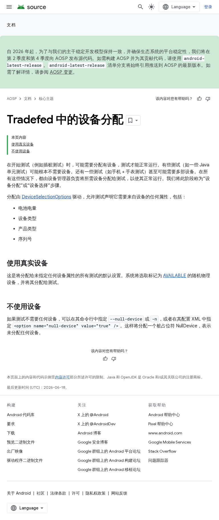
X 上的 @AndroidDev (96, 423)
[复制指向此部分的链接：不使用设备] (46, 307)
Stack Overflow (162, 451)
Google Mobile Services (169, 442)
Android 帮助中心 (164, 414)
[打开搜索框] (140, 6)
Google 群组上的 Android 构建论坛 (109, 460)
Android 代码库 (21, 414)
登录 (208, 6)
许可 (76, 493)
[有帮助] (199, 98)
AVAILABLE (174, 276)
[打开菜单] (9, 7)
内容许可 (62, 377)
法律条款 (58, 493)
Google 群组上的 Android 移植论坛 (109, 469)
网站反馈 (119, 493)
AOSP (12, 98)
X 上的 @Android (93, 414)
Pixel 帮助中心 (160, 423)
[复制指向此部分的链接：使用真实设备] (53, 263)
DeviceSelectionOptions (46, 197)
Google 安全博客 (93, 442)
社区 (40, 493)
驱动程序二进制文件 (25, 460)
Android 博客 (89, 433)
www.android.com (165, 433)
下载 (11, 433)
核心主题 (46, 98)
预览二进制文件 (21, 442)
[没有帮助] (208, 98)
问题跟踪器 (158, 460)
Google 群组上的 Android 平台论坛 (109, 451)
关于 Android (19, 493)
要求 (11, 423)
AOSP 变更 (61, 72)
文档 (11, 24)
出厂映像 (15, 451)
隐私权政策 (96, 493)
